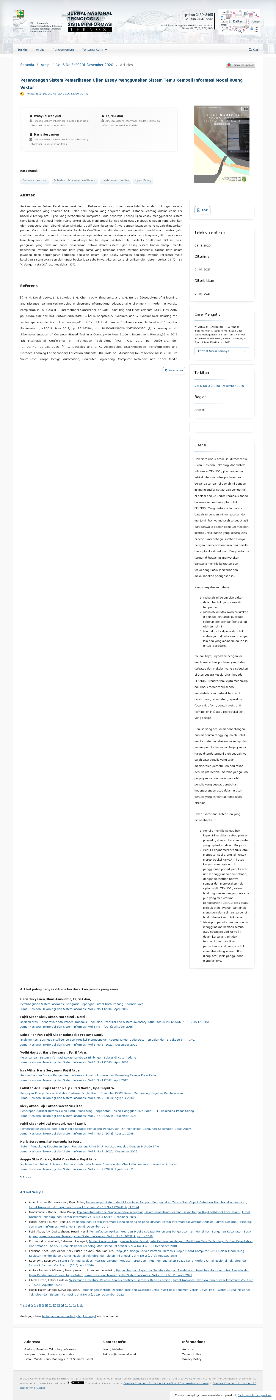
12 (54, 1305)
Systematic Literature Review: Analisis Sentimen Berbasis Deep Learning (120, 1280)
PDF (204, 210)
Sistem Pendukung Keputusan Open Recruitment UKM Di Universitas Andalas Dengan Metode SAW (89, 1146)
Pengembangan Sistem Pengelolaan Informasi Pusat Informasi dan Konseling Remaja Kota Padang (89, 1075)
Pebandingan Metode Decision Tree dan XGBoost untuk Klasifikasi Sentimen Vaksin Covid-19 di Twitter (154, 1290)
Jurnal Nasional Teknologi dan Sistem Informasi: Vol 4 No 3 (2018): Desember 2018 (119, 1246)
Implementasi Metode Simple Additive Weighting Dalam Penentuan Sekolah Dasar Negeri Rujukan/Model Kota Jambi (158, 1212)
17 (74, 1305)
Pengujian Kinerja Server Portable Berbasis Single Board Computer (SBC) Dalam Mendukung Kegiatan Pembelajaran (101, 1093)
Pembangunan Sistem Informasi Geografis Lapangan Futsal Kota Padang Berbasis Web (82, 1004)
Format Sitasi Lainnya (213, 351)
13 (58, 1305)
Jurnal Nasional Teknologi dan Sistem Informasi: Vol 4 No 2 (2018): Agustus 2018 (77, 1098)
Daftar (238, 22)
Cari (255, 50)
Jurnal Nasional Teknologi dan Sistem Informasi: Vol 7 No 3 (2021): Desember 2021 (78, 1116)
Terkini (22, 50)
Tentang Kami (93, 50)
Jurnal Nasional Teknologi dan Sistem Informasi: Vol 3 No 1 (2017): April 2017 (74, 1080)
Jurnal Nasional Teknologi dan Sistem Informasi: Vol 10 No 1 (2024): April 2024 (84, 1207)
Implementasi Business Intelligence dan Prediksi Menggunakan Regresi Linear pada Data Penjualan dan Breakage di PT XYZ (107, 1040)
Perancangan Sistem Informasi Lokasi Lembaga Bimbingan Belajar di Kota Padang (78, 1058)
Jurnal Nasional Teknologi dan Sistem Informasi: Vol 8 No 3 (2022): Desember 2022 (78, 1045)
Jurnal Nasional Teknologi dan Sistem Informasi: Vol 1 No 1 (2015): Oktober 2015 (76, 1027)
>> (29, 1177)
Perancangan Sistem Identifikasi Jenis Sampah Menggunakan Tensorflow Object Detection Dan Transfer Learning (166, 1203)
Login (256, 22)
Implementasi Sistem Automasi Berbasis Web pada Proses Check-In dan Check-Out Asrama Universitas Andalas (98, 1164)
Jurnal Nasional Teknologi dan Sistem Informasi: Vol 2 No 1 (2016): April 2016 (74, 1009)
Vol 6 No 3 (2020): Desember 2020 (84, 65)
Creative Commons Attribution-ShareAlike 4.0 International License (166, 1383)
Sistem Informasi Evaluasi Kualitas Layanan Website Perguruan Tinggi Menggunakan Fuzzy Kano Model (131, 1261)
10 (46, 1305)
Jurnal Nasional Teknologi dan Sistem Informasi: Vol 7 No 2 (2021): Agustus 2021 (76, 1169)
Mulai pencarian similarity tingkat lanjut (69, 1316)
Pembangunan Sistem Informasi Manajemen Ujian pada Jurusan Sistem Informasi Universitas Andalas (143, 1222)
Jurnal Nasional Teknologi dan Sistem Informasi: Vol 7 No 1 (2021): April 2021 (138, 1275)
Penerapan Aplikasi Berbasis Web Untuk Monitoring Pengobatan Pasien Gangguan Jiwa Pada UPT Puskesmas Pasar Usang (107, 1111)
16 (70, 1305)
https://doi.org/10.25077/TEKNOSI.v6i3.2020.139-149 (58, 94)
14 (62, 1305)
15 (66, 1305)
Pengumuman (63, 50)
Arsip (40, 50)
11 (50, 1305)
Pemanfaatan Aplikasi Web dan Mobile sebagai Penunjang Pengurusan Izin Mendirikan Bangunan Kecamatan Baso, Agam (105, 1129)
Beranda (27, 65)
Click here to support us (254, 1395)
